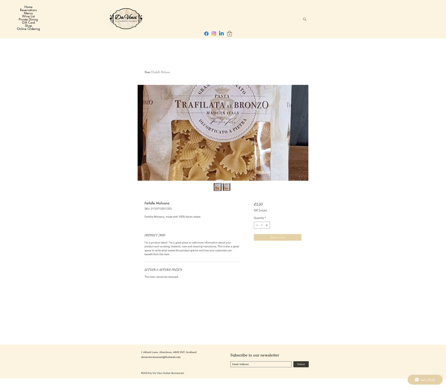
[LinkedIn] (221, 34)
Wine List (28, 16)
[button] (229, 33)
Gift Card (28, 22)
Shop (28, 25)
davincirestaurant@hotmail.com (160, 357)
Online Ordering (28, 28)
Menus (28, 13)
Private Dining (28, 19)
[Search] (304, 19)
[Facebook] (206, 34)
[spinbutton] (262, 225)
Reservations (28, 9)
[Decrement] (256, 225)
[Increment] (267, 225)
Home (28, 6)
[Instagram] (214, 34)
